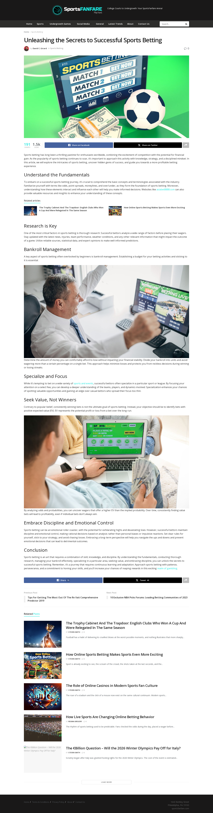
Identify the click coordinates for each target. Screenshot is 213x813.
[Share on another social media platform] (186, 145)
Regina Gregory (75, 721)
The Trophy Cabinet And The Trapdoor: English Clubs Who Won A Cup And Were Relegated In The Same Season (71, 209)
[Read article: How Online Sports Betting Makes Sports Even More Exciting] (115, 210)
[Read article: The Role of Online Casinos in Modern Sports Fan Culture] (43, 696)
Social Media (83, 23)
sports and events (83, 383)
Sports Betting (37, 32)
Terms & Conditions (40, 802)
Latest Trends (115, 23)
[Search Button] (186, 24)
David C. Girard (40, 48)
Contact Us (143, 23)
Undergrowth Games (60, 23)
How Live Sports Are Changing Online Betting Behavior (110, 716)
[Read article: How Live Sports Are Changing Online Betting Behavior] (43, 728)
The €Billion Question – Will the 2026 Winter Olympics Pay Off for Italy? (123, 748)
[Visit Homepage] (77, 10)
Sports (40, 23)
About (130, 23)
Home (29, 23)
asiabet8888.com (165, 189)
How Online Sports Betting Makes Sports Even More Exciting (154, 207)
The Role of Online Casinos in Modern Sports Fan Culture (112, 685)
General (100, 23)
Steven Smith (74, 632)
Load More (106, 782)
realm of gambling (167, 568)
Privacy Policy (58, 802)
